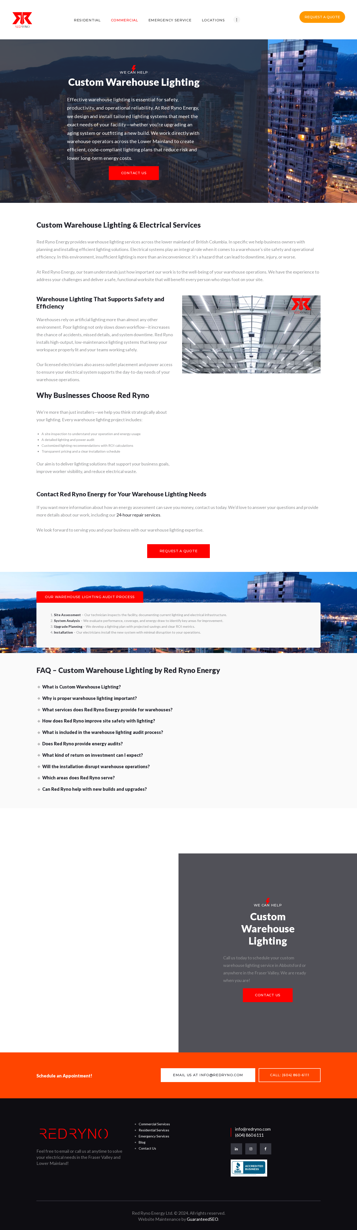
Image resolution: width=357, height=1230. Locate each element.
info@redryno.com (253, 1129)
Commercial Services (154, 1124)
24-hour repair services (138, 514)
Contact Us (147, 1148)
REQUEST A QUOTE (322, 17)
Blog (142, 1142)
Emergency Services (154, 1136)
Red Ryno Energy (83, 494)
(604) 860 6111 (249, 1135)
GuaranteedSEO (202, 1219)
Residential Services (154, 1130)
